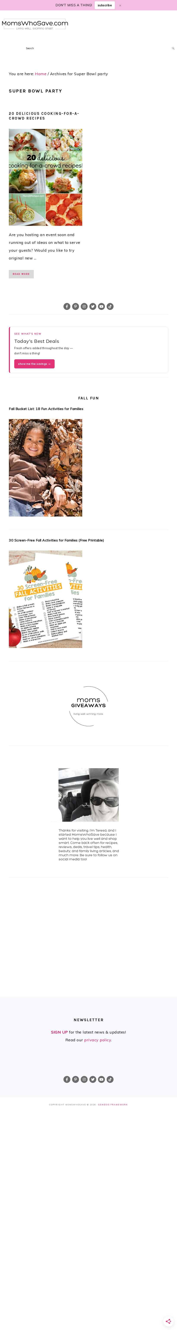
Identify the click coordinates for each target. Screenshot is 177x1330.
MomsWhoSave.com (35, 24)
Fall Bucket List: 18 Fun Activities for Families (46, 409)
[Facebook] (66, 306)
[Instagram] (84, 306)
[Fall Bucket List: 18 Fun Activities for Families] (88, 469)
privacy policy (97, 1039)
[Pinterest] (75, 306)
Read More (21, 274)
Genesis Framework (113, 1104)
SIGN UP (59, 1032)
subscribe (105, 5)
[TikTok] (110, 306)
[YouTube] (101, 306)
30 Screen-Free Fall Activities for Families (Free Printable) (56, 540)
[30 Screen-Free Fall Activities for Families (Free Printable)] (88, 601)
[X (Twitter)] (92, 306)
